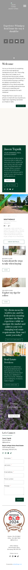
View (6, 270)
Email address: (8, 472)
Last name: (7, 465)
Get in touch (11, 185)
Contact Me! (20, 105)
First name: (7, 458)
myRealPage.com (17, 564)
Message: (7, 486)
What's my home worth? (14, 339)
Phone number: (9, 479)
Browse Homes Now (11, 384)
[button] (6, 41)
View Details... (14, 242)
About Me (9, 180)
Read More (14, 416)
